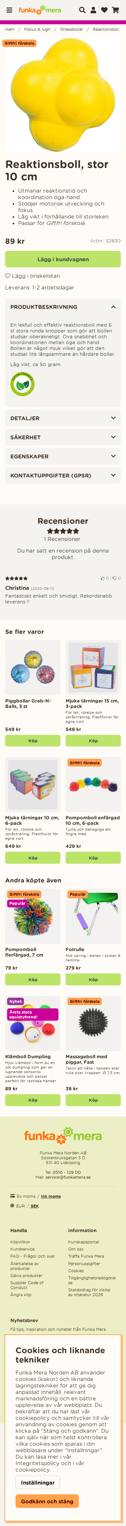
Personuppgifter (84, 1263)
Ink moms (51, 1196)
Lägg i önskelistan (35, 276)
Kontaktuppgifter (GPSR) (50, 475)
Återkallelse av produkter (24, 1266)
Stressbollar (71, 29)
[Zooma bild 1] (63, 94)
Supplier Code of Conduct (27, 1285)
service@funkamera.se (67, 1177)
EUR (20, 1206)
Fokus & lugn (37, 29)
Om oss (75, 1249)
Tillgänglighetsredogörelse (92, 1280)
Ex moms (26, 1196)
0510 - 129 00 (67, 1172)
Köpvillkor (20, 1242)
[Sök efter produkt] (82, 10)
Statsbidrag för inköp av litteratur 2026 (89, 1292)
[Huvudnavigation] (11, 10)
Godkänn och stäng (47, 1501)
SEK (35, 1206)
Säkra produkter (26, 1275)
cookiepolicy (32, 1469)
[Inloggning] (93, 10)
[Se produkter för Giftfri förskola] (22, 395)
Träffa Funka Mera (86, 1256)
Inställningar (38, 1482)
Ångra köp (20, 1294)
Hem (10, 29)
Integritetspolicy (37, 1463)
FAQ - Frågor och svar (32, 1256)
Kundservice (22, 1249)
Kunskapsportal (83, 1242)
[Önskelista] (104, 10)
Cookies (76, 1270)
